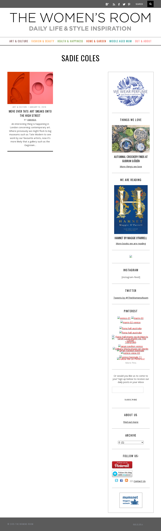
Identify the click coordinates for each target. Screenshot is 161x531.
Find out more (130, 422)
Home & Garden (96, 41)
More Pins (130, 362)
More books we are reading (131, 243)
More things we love (131, 166)
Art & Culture (18, 41)
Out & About (143, 41)
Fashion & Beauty (42, 41)
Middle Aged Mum (120, 41)
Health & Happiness (70, 41)
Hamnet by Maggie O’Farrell (131, 238)
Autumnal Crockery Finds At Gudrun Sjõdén (131, 159)
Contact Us (140, 481)
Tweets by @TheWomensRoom (130, 297)
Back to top (137, 524)
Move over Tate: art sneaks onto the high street (30, 113)
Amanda (31, 119)
